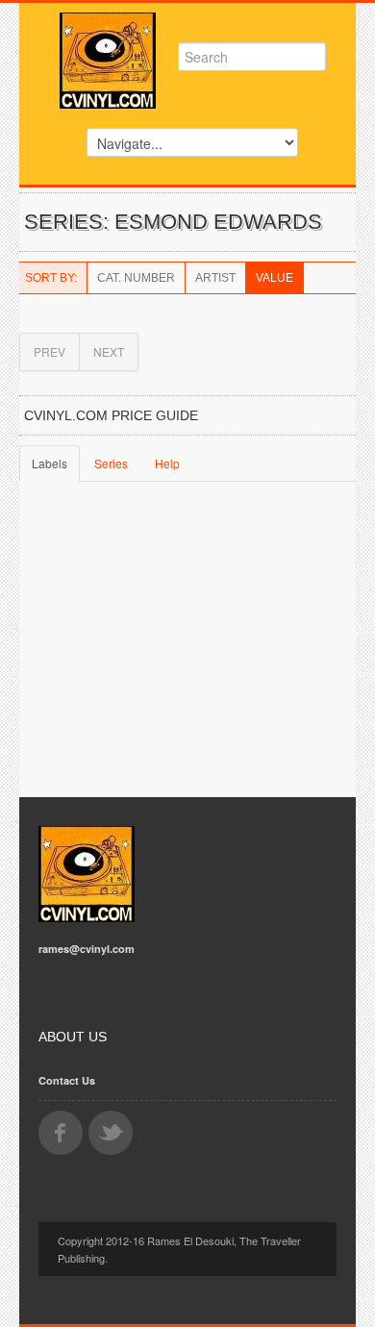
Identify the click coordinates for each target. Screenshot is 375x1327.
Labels (49, 463)
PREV (49, 351)
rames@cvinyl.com (86, 948)
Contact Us (66, 1080)
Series (111, 463)
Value (274, 278)
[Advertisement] (187, 643)
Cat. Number (136, 278)
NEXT (108, 351)
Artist (215, 278)
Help (167, 463)
